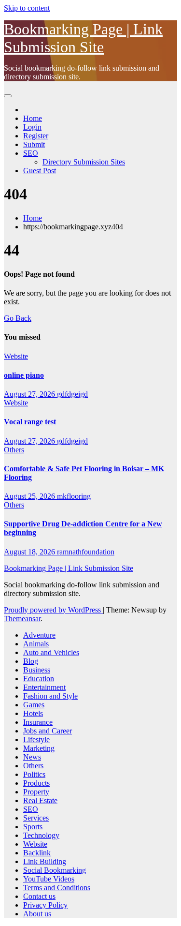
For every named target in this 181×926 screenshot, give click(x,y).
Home (32, 118)
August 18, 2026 (30, 552)
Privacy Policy (45, 905)
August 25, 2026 (30, 496)
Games (33, 705)
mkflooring (74, 496)
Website (16, 356)
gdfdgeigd (72, 394)
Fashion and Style (50, 696)
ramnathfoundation (85, 552)
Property (36, 792)
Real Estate (40, 800)
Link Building (44, 861)
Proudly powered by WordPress (53, 610)
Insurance (38, 722)
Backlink (37, 853)
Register (35, 136)
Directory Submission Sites (83, 162)
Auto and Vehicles (51, 652)
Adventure (39, 635)
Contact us (39, 896)
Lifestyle (36, 739)
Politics (34, 774)
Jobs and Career (47, 731)
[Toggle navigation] (8, 95)
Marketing (39, 748)
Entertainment (44, 687)
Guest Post (39, 170)
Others (14, 450)
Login (32, 127)
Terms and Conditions (56, 887)
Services (36, 818)
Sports (32, 826)
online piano (24, 375)
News (32, 757)
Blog (30, 661)
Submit (34, 144)
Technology (41, 835)
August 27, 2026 (30, 394)
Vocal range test (30, 422)
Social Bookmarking (54, 870)
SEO (30, 153)
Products (36, 783)
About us (37, 914)
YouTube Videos (48, 879)
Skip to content (27, 8)
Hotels (33, 713)
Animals (36, 644)
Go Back (17, 318)
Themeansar (22, 618)
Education (38, 678)
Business (36, 670)
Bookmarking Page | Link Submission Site (83, 38)
